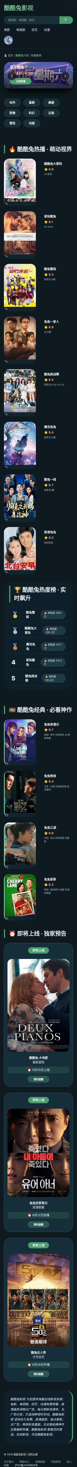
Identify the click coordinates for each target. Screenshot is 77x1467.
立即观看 (21, 81)
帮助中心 (24, 1461)
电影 (7, 30)
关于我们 (9, 1461)
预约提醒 (38, 1079)
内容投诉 (56, 1461)
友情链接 (40, 1461)
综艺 (35, 30)
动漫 (47, 30)
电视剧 (20, 30)
